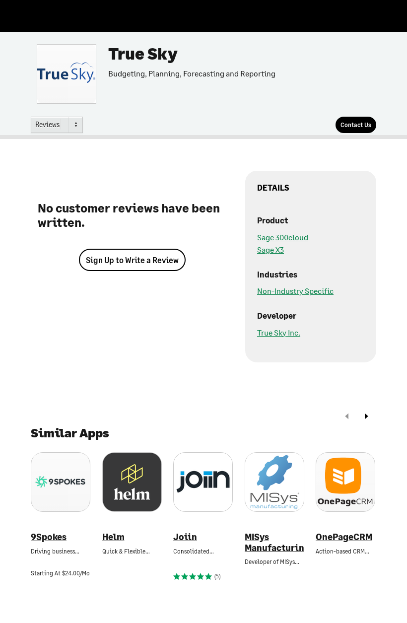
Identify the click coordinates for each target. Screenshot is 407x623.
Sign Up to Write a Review (132, 260)
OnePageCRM (344, 537)
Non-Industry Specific (295, 290)
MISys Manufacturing (274, 542)
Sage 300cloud (282, 237)
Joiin (185, 537)
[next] (366, 417)
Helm (113, 537)
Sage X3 (270, 249)
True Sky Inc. (278, 332)
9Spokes (49, 537)
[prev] (347, 417)
